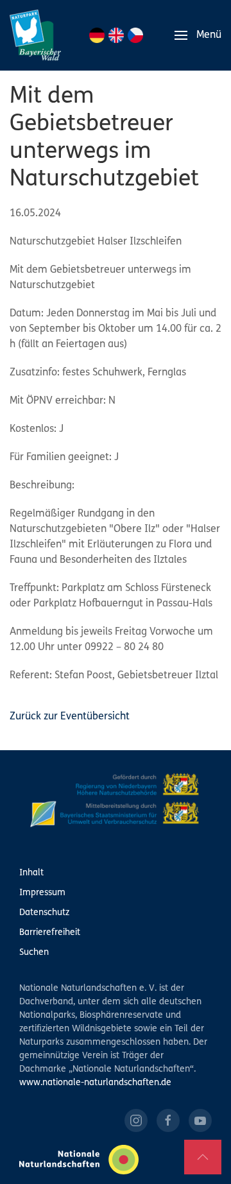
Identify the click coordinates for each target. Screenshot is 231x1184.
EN (116, 35)
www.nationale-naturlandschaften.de (95, 1083)
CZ (135, 35)
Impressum (42, 893)
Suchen (34, 952)
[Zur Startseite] (35, 35)
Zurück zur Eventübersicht (70, 717)
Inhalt (31, 873)
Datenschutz (44, 913)
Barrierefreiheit (49, 933)
